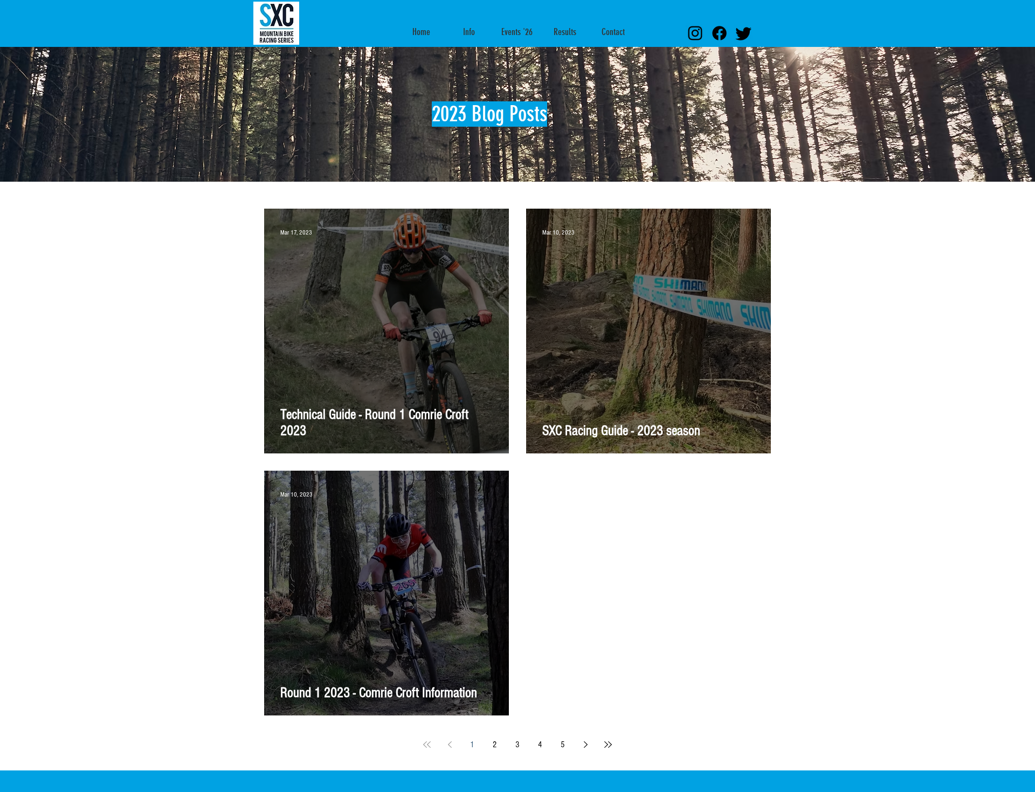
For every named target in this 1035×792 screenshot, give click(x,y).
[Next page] (585, 744)
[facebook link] (719, 33)
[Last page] (608, 744)
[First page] (427, 744)
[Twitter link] (743, 33)
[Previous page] (449, 744)
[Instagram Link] (695, 33)
